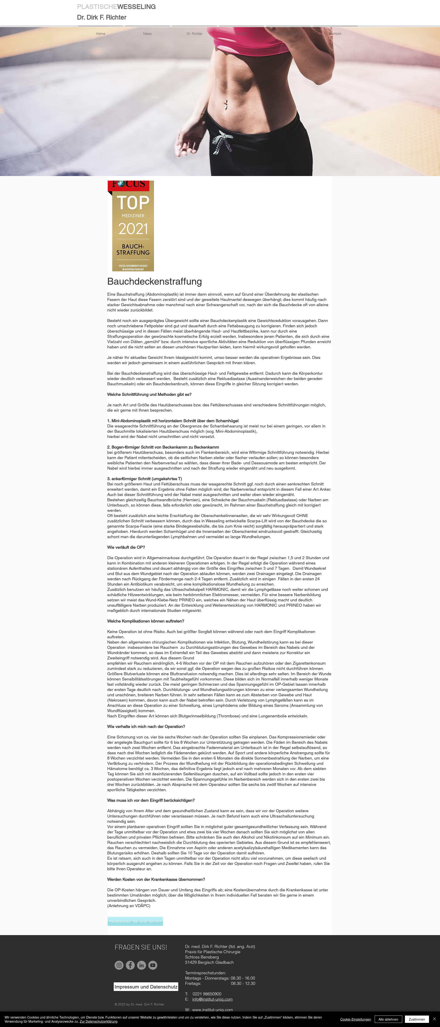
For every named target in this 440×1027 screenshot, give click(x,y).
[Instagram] (119, 965)
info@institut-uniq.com (212, 999)
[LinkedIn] (141, 965)
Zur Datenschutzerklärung (99, 1021)
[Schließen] (434, 1019)
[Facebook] (130, 965)
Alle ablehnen (388, 1019)
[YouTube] (152, 965)
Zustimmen (417, 1019)
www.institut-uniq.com (212, 1009)
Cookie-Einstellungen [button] (355, 1019)
